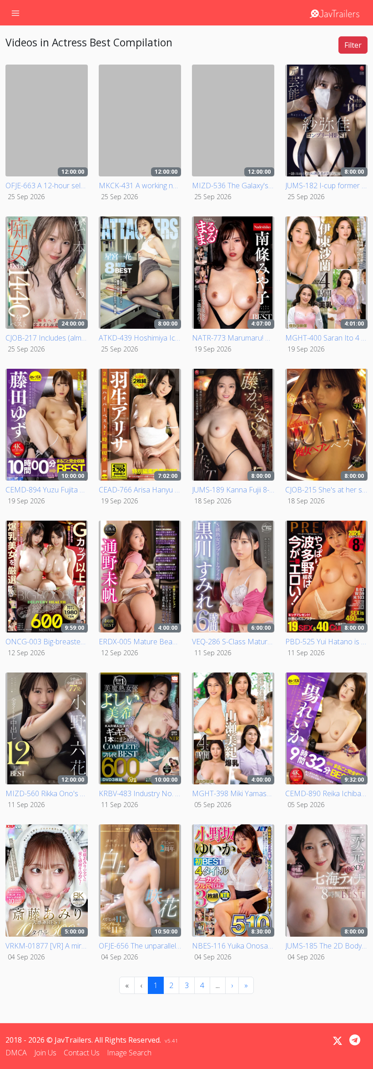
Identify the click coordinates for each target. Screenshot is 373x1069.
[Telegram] (354, 1039)
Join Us (45, 1053)
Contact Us (82, 1053)
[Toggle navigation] (15, 13)
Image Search (129, 1053)
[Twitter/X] (337, 1040)
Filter (353, 45)
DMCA (16, 1053)
